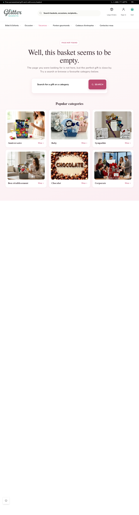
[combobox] (69, 13)
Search (99, 84)
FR (132, 2)
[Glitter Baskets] (18, 13)
